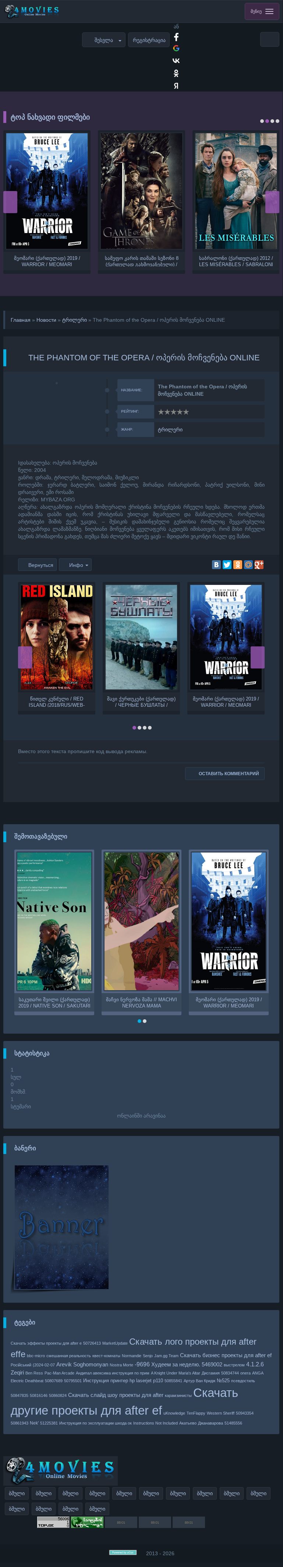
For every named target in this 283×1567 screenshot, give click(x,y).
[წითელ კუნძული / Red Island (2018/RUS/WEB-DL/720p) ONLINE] (56, 637)
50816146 (38, 1395)
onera (245, 1373)
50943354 (245, 1413)
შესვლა (104, 40)
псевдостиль (243, 1381)
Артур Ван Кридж (199, 1381)
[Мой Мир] (248, 564)
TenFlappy (196, 1413)
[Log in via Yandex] (176, 85)
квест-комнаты (106, 1356)
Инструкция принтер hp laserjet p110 (123, 1380)
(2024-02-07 (44, 1365)
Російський (21, 1365)
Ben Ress (34, 1373)
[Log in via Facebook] (176, 35)
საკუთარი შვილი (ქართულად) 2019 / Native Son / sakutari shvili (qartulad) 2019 (54, 1002)
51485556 (233, 1423)
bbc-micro (36, 1356)
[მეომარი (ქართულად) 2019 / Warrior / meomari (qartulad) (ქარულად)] (47, 191)
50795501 (73, 1381)
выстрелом (234, 1365)
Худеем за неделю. (175, 1364)
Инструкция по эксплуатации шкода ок (95, 1423)
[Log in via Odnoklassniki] (176, 73)
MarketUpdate (115, 1343)
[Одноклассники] (237, 564)
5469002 (212, 1364)
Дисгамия (211, 1373)
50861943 (19, 1423)
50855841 (173, 1381)
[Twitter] (227, 564)
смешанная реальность (68, 1356)
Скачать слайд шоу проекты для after (115, 1395)
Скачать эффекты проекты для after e (46, 1343)
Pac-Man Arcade (59, 1373)
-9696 (142, 1364)
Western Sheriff (220, 1413)
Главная (21, 320)
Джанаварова (210, 1423)
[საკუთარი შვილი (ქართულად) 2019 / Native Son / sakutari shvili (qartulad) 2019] (54, 921)
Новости (46, 320)
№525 (223, 1380)
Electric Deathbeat (27, 1381)
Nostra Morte (121, 1365)
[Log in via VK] (176, 60)
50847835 (19, 1395)
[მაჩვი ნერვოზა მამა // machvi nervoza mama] (141, 921)
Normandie (131, 1356)
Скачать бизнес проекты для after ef (226, 1355)
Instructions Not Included (155, 1423)
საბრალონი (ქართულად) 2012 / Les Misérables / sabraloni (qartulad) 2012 (236, 261)
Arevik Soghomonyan (82, 1364)
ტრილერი (74, 320)
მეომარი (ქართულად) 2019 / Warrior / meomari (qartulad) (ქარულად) (47, 261)
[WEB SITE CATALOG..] (87, 1526)
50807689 (54, 1381)
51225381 (49, 1423)
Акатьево (188, 1423)
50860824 (58, 1395)
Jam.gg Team (166, 1356)
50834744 (230, 1373)
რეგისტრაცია (149, 40)
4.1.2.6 (255, 1364)
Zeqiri (17, 1373)
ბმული (17, 1493)
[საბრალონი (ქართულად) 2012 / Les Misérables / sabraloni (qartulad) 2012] (236, 191)
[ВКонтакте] (216, 564)
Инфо (76, 565)
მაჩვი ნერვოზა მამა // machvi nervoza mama (141, 1002)
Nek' (34, 1423)
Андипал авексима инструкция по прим (112, 1373)
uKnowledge (174, 1413)
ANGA (257, 1373)
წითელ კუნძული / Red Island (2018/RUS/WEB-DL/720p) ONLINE (57, 701)
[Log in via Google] (176, 48)
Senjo (148, 1356)
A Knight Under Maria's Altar (175, 1373)
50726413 (92, 1343)
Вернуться (40, 565)
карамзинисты (178, 1395)
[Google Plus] (259, 564)
